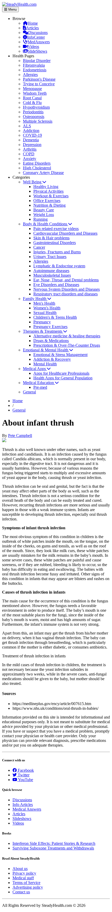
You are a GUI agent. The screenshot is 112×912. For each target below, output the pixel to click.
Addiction (31, 130)
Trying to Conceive (39, 84)
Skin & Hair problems (51, 238)
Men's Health (44, 303)
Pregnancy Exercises (50, 326)
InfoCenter (36, 37)
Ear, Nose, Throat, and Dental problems (66, 280)
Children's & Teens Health (55, 317)
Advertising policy (28, 887)
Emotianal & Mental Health (46, 350)
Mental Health (45, 364)
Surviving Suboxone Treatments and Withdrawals (53, 848)
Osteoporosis (33, 116)
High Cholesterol (37, 168)
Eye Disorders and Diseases (56, 284)
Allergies (30, 74)
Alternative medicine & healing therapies (66, 336)
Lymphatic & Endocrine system (59, 266)
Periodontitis (33, 112)
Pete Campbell (20, 435)
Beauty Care (43, 210)
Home (33, 23)
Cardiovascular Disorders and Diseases (65, 233)
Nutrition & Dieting (49, 205)
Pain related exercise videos (56, 228)
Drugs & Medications (51, 340)
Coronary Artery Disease (43, 172)
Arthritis (29, 149)
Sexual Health (45, 312)
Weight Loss (43, 214)
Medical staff (23, 878)
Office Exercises (46, 200)
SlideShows (37, 51)
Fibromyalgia (34, 65)
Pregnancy (42, 322)
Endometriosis (34, 70)
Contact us (21, 892)
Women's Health (46, 308)
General (29, 392)
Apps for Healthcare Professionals (61, 373)
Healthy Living (45, 186)
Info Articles (23, 804)
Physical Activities (48, 191)
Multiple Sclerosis (37, 121)
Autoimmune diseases (51, 270)
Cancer (39, 247)
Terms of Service (26, 882)
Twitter (23, 775)
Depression (32, 144)
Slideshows (22, 818)
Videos (33, 46)
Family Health (35, 298)
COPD (28, 154)
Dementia (31, 140)
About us (20, 868)
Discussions (38, 32)
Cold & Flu (32, 102)
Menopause (32, 88)
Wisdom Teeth (35, 93)
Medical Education (39, 382)
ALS (27, 126)
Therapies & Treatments (43, 331)
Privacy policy (24, 873)
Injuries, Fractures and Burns (57, 252)
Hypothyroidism (36, 107)
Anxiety (29, 158)
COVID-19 (32, 135)
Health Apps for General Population (62, 378)
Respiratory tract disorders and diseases (65, 294)
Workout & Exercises (51, 196)
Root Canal (32, 98)
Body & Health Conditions (45, 224)
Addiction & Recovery (52, 359)
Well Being (32, 182)
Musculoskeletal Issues (52, 275)
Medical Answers (27, 809)
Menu (12, 9)
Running (40, 219)
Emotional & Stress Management (60, 354)
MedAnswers (39, 42)
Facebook (25, 770)
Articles (32, 28)
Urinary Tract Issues (49, 256)
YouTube (25, 779)
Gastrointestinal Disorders (54, 242)
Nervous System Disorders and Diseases (66, 289)
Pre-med (40, 387)
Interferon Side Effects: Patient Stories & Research (54, 843)
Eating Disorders (37, 163)
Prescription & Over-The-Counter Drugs (66, 345)
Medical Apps (35, 368)
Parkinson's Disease (39, 79)
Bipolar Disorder (37, 60)
